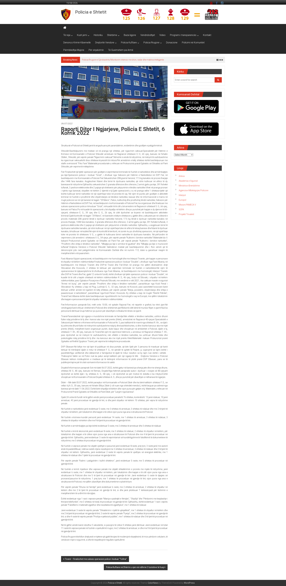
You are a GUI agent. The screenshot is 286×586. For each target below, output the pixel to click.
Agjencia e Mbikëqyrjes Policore (193, 190)
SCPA (181, 209)
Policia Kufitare (129, 42)
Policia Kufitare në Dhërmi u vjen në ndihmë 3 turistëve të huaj (135, 567)
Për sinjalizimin (96, 50)
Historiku (98, 35)
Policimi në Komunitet (193, 42)
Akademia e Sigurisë (188, 181)
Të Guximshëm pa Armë (120, 50)
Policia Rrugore (151, 42)
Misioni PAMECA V (187, 205)
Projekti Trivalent (186, 214)
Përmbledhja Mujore (73, 50)
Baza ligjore (130, 35)
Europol (182, 200)
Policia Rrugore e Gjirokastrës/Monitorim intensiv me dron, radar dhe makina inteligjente (123, 60)
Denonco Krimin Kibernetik (77, 42)
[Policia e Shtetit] (65, 27)
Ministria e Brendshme (189, 185)
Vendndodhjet (147, 35)
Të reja (66, 35)
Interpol (182, 195)
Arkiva (182, 176)
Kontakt (207, 35)
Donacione (171, 42)
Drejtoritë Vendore (104, 42)
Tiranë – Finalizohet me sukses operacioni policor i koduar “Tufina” (96, 559)
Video (162, 35)
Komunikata (67, 115)
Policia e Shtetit (91, 12)
